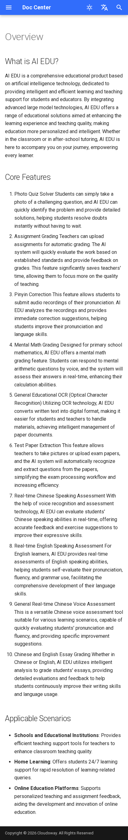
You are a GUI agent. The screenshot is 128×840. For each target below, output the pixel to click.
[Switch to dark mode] (89, 7)
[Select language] (104, 7)
